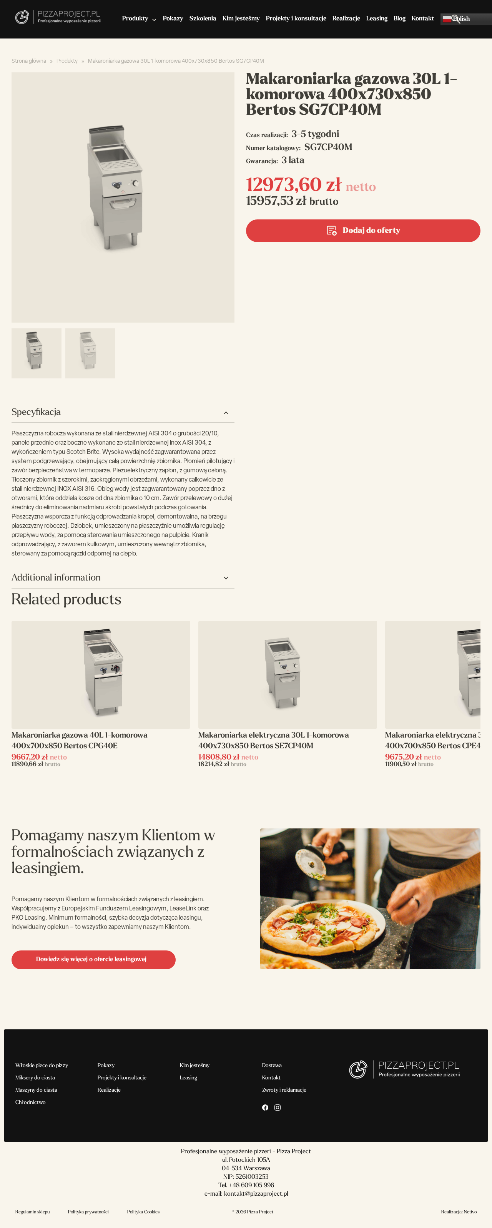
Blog (400, 19)
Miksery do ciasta (35, 1078)
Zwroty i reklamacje (284, 1090)
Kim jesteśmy (241, 19)
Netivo (470, 1212)
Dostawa (272, 1066)
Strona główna (29, 61)
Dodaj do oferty (371, 231)
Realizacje (346, 19)
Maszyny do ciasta (36, 1090)
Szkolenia (202, 19)
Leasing (376, 19)
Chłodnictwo (30, 1103)
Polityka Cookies (143, 1212)
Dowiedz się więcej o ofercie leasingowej (91, 960)
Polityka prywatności (88, 1212)
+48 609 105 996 (251, 1186)
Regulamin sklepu (32, 1212)
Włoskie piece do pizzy (41, 1066)
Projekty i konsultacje (296, 19)
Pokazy (173, 19)
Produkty (135, 19)
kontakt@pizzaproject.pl (256, 1194)
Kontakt (423, 19)
